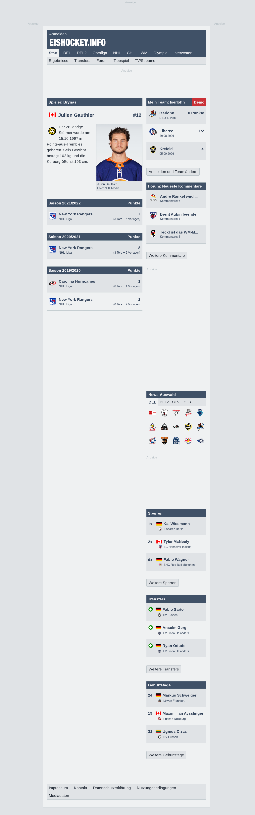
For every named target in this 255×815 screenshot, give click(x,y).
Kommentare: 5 (170, 236)
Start (53, 53)
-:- (202, 149)
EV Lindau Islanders (175, 633)
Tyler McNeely (176, 541)
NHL (117, 53)
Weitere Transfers (164, 669)
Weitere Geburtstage (166, 755)
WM (144, 53)
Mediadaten (59, 796)
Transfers (82, 61)
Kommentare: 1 (170, 218)
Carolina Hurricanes (77, 281)
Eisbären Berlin (173, 529)
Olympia (160, 53)
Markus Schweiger (179, 695)
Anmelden (58, 34)
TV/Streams (145, 61)
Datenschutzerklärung (112, 788)
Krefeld (166, 149)
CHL (131, 53)
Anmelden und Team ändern (173, 172)
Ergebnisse (58, 61)
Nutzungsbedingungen (156, 788)
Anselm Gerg (174, 627)
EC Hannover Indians (177, 546)
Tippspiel (121, 61)
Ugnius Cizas (175, 731)
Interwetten (183, 53)
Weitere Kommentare (167, 255)
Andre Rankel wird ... (179, 196)
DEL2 (82, 53)
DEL (67, 53)
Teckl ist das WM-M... (179, 232)
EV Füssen (170, 615)
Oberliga (100, 53)
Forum (102, 61)
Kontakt (80, 788)
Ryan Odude (174, 646)
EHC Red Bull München (179, 564)
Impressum (58, 788)
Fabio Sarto (173, 609)
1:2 (201, 131)
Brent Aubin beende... (179, 214)
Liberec (166, 131)
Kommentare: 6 (170, 200)
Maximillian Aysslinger (183, 713)
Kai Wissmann (177, 524)
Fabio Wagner (176, 559)
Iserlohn (166, 113)
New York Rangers (76, 214)
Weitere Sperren (163, 583)
